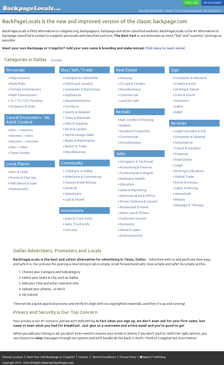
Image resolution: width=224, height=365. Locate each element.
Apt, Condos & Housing (136, 120)
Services (71, 230)
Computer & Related (190, 137)
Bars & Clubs (19, 172)
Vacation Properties (135, 131)
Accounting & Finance (136, 167)
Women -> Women (24, 141)
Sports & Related (77, 112)
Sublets (125, 125)
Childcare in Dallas (79, 171)
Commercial (129, 95)
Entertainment (131, 235)
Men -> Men (18, 147)
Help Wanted (20, 78)
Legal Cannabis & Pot (190, 131)
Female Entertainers (25, 89)
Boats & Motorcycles (80, 140)
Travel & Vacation (188, 148)
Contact (83, 357)
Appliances (73, 95)
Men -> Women (21, 130)
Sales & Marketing (133, 190)
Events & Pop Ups (23, 177)
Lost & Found (74, 199)
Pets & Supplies (76, 123)
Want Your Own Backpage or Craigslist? (194, 10)
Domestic (127, 224)
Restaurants (19, 189)
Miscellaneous (75, 152)
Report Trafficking (154, 357)
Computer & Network (191, 78)
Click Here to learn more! (165, 48)
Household (183, 194)
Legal (179, 165)
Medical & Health (132, 178)
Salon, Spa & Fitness (134, 213)
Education (127, 184)
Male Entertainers (23, 95)
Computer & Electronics (82, 89)
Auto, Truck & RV (77, 224)
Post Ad (191, 2)
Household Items (77, 100)
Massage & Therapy (189, 205)
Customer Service (133, 218)
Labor (179, 106)
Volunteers (73, 194)
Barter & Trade (76, 146)
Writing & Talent (187, 89)
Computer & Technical (136, 161)
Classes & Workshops (80, 182)
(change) (56, 60)
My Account (213, 2)
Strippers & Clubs (22, 106)
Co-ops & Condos (132, 83)
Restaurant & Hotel (134, 207)
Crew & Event (185, 95)
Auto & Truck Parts (79, 218)
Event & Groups (186, 182)
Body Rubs (17, 83)
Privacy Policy (128, 357)
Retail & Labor (130, 230)
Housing (126, 78)
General (71, 188)
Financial (181, 154)
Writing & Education (189, 171)
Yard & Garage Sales (79, 135)
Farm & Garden (76, 129)
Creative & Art (185, 83)
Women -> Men (21, 136)
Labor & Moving (186, 188)
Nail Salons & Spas (23, 183)
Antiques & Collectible (81, 78)
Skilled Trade (184, 176)
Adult (178, 112)
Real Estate (183, 159)
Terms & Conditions (104, 357)
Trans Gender (20, 153)
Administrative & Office (137, 195)
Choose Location (150, 10)
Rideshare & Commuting (83, 176)
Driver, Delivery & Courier (139, 201)
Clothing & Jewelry (79, 83)
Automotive (184, 142)
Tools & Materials (78, 118)
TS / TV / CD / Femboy (26, 100)
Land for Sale (129, 100)
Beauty (180, 199)
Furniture (72, 106)
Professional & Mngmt (136, 173)
